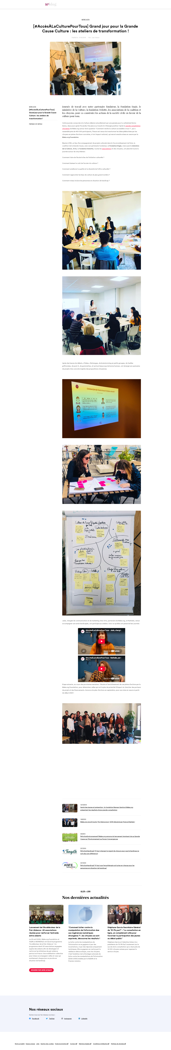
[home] (51, 4)
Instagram (68, 1018)
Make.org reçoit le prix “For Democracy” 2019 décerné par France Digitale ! (107, 822)
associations (106, 149)
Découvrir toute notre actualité (41, 970)
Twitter (52, 1018)
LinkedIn (84, 1018)
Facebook (35, 1018)
